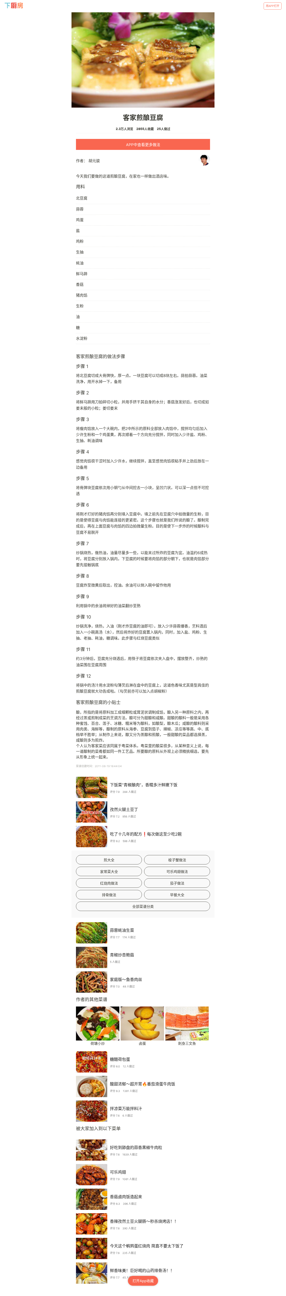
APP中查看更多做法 (143, 145)
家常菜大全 (109, 871)
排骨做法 (109, 895)
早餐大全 (177, 895)
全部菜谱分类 (143, 906)
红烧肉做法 (109, 883)
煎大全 (109, 860)
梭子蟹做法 (177, 860)
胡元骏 (94, 161)
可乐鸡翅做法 (177, 871)
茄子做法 (177, 883)
